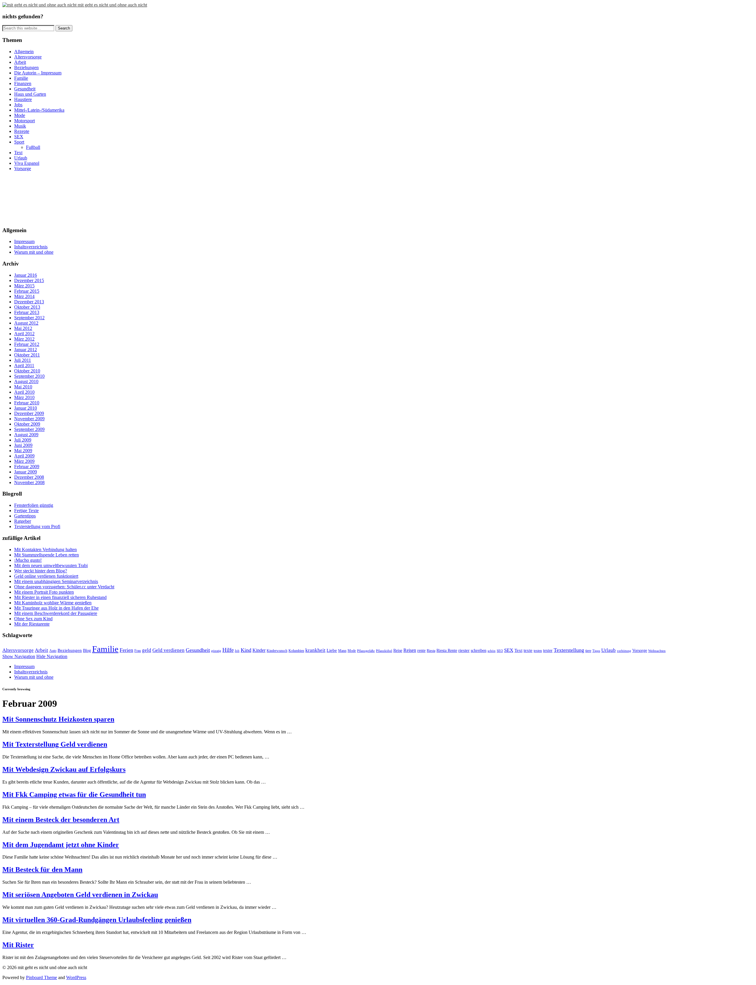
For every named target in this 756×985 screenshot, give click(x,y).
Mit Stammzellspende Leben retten (46, 554)
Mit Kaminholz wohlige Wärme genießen (53, 602)
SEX (18, 136)
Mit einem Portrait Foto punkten (44, 592)
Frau (137, 651)
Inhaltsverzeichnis (31, 246)
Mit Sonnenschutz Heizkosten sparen (58, 719)
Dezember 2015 (29, 280)
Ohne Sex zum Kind (33, 618)
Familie (21, 78)
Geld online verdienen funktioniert (46, 576)
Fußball (33, 147)
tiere (588, 651)
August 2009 (26, 434)
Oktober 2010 (27, 370)
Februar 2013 (26, 312)
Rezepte (21, 131)
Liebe (332, 650)
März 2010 (24, 397)
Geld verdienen (168, 650)
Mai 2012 (23, 328)
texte (528, 650)
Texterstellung (569, 650)
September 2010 (29, 376)
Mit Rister (18, 945)
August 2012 (26, 322)
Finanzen (22, 83)
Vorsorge (22, 168)
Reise (397, 650)
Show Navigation (18, 656)
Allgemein (24, 51)
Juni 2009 (23, 445)
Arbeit (20, 62)
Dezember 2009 (29, 413)
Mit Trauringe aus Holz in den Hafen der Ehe (56, 607)
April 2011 (24, 365)
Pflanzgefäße (366, 650)
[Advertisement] (29, 198)
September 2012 (29, 317)
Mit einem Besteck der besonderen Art (60, 819)
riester (464, 650)
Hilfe (228, 650)
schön (492, 650)
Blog (87, 650)
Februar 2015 (26, 291)
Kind (246, 650)
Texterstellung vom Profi (37, 526)
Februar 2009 (26, 466)
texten (538, 651)
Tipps (596, 650)
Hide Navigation (51, 656)
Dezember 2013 (29, 301)
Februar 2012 (26, 344)
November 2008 (29, 482)
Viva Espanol (26, 163)
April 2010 (24, 392)
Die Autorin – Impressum (37, 72)
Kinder (258, 650)
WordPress (76, 977)
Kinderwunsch (277, 651)
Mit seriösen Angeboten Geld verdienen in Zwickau (80, 894)
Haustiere (23, 99)
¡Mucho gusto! (28, 560)
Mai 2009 (23, 450)
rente (421, 650)
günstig (216, 650)
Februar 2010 (26, 402)
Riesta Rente (446, 650)
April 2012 (24, 333)
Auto (52, 651)
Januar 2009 (25, 471)
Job (237, 650)
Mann (342, 651)
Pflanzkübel (384, 650)
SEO (500, 650)
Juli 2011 (22, 360)
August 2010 (26, 381)
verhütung (624, 650)
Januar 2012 (25, 349)
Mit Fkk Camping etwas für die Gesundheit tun (74, 794)
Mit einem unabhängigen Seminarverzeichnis (56, 581)
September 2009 (29, 429)
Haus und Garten (30, 94)
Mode (19, 115)
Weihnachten (657, 650)
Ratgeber (22, 521)
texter (548, 650)
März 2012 (24, 338)
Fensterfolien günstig (33, 505)
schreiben (478, 650)
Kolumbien (296, 651)
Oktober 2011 (27, 354)
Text (18, 152)
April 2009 (24, 455)
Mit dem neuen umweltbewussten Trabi (51, 565)
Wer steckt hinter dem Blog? (40, 570)
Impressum (24, 241)
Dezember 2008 (29, 477)
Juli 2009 (22, 439)
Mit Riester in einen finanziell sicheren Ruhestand (60, 597)
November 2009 (29, 418)
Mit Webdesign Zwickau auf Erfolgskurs (64, 769)
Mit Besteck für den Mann (42, 869)
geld (146, 650)
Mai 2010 (23, 386)
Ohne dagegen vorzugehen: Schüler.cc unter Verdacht (64, 586)
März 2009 (24, 461)
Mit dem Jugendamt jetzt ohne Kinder (60, 845)
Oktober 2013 (27, 307)
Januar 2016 (25, 275)
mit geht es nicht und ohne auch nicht (112, 4)
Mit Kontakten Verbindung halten (45, 549)
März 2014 (24, 296)
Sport (19, 141)
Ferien (126, 650)
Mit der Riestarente (32, 623)
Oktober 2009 (27, 423)
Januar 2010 (25, 408)
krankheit (315, 650)
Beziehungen (26, 67)
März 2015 (24, 285)
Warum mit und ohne (33, 252)
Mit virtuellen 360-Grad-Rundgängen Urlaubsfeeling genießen (96, 920)
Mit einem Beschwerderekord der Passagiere (55, 613)
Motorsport (24, 120)
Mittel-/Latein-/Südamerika (39, 110)
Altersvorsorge (28, 56)
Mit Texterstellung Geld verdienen (54, 744)
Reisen (409, 650)
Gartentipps (25, 515)
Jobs (18, 104)
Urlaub (20, 157)
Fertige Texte (26, 510)
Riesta (431, 651)
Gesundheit (24, 88)
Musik (20, 125)
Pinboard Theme (41, 977)
